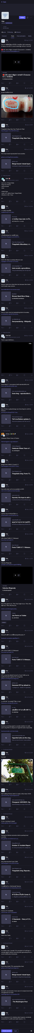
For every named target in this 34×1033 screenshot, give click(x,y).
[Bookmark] (24, 83)
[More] (32, 83)
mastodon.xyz (9, 23)
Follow (22, 17)
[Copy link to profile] (27, 17)
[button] (17, 67)
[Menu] (31, 17)
